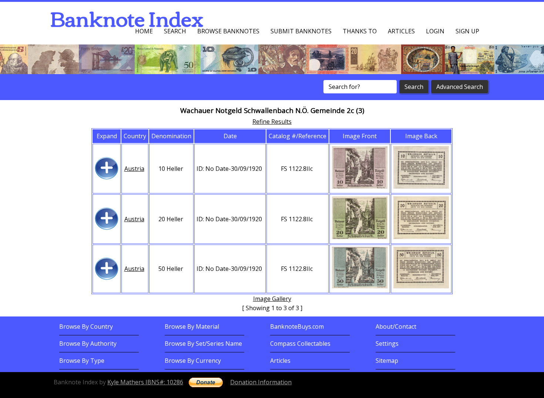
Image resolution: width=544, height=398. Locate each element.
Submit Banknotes (301, 31)
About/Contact (396, 326)
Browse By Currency (193, 360)
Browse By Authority (88, 343)
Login (435, 31)
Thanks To (360, 31)
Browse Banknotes (228, 31)
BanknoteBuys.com (297, 326)
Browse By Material (192, 326)
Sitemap (387, 360)
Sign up (467, 31)
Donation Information (261, 382)
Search (175, 31)
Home (144, 31)
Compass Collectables (300, 343)
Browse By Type (81, 360)
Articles (401, 31)
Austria (134, 169)
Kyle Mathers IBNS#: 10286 (145, 382)
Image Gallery (272, 299)
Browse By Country (86, 326)
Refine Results (272, 121)
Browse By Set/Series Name (203, 343)
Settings (387, 343)
